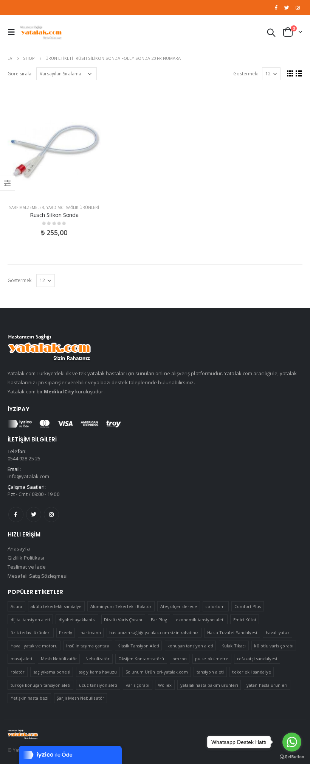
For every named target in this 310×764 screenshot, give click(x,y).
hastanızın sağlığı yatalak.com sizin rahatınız (153, 632)
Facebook (15, 514)
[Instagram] (297, 7)
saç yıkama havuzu (98, 672)
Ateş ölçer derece (178, 606)
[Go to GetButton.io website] (292, 756)
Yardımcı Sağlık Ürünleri (72, 207)
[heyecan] (287, 7)
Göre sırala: (20, 73)
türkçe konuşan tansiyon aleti (41, 685)
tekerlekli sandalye (251, 672)
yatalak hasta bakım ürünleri (209, 685)
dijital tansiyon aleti (30, 619)
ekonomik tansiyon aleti (200, 619)
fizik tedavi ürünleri (31, 632)
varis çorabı (138, 685)
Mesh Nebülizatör (59, 658)
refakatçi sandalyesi (257, 658)
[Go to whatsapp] (291, 742)
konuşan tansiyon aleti (190, 646)
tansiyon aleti (210, 672)
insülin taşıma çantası (87, 646)
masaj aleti (22, 658)
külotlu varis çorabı (273, 646)
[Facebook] (276, 7)
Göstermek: (245, 73)
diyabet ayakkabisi (77, 619)
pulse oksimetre (211, 658)
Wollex (165, 685)
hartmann (91, 632)
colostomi (215, 606)
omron (179, 658)
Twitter (33, 514)
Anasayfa (19, 548)
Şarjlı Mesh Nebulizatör (80, 698)
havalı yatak (278, 632)
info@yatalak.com (28, 476)
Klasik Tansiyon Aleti (138, 646)
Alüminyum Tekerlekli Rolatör (121, 606)
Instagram (51, 514)
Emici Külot (244, 619)
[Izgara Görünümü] (290, 73)
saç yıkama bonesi (51, 672)
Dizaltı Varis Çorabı (123, 619)
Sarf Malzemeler (26, 207)
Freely (65, 632)
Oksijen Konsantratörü (141, 658)
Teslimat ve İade (27, 566)
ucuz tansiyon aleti (98, 685)
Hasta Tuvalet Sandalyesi (232, 632)
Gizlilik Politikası (26, 557)
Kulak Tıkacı (234, 646)
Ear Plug (159, 619)
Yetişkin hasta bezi (29, 698)
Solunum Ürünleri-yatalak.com (157, 672)
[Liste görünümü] (298, 73)
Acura (16, 606)
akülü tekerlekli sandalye (56, 606)
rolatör (18, 672)
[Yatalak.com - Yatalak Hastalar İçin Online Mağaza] (41, 32)
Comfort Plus (247, 606)
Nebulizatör (97, 658)
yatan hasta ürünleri (266, 685)
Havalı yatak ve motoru (34, 646)
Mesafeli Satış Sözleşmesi (38, 575)
